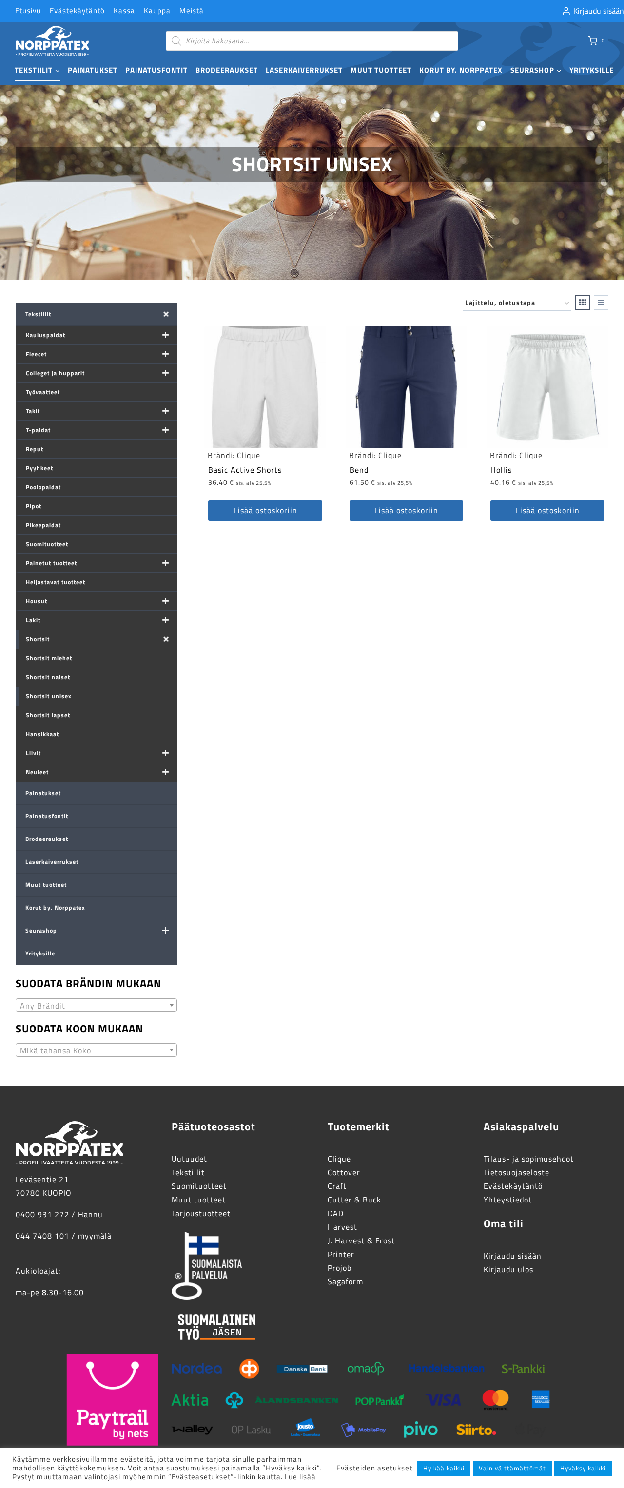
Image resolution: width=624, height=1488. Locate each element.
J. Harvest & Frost (361, 1240)
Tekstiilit (38, 314)
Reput (34, 449)
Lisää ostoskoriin (265, 510)
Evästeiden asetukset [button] (374, 1468)
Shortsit (38, 639)
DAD (336, 1213)
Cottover (344, 1172)
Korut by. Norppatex (461, 70)
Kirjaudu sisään (513, 1255)
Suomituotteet (47, 544)
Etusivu (28, 10)
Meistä (191, 10)
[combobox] (96, 1005)
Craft (337, 1186)
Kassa (124, 10)
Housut (36, 601)
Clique (248, 455)
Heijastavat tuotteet (55, 582)
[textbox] (96, 1005)
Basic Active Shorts (245, 470)
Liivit (33, 753)
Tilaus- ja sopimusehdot (529, 1158)
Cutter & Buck (354, 1199)
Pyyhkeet (39, 468)
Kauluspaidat (45, 335)
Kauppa (157, 10)
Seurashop (41, 930)
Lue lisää (300, 1476)
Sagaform (345, 1281)
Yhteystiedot (508, 1199)
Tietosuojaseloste (516, 1172)
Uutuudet (189, 1158)
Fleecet (36, 354)
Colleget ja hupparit (55, 373)
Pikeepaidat (43, 525)
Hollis (501, 470)
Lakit (33, 620)
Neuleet (37, 772)
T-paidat (38, 430)
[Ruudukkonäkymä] (582, 302)
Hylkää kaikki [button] (444, 1468)
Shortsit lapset (48, 715)
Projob (339, 1268)
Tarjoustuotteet (201, 1213)
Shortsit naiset (48, 677)
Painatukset (92, 70)
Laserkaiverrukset (304, 70)
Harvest (342, 1227)
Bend (359, 470)
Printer (341, 1254)
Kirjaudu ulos (508, 1269)
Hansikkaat (42, 734)
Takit (33, 411)
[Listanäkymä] (601, 302)
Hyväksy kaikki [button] (583, 1468)
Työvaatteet (43, 392)
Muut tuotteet (381, 70)
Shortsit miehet (49, 658)
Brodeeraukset (226, 70)
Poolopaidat (43, 487)
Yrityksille (591, 70)
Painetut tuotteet (51, 563)
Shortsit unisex (49, 696)
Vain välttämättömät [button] (512, 1468)
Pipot (33, 506)
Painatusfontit (156, 70)
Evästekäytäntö (77, 10)
